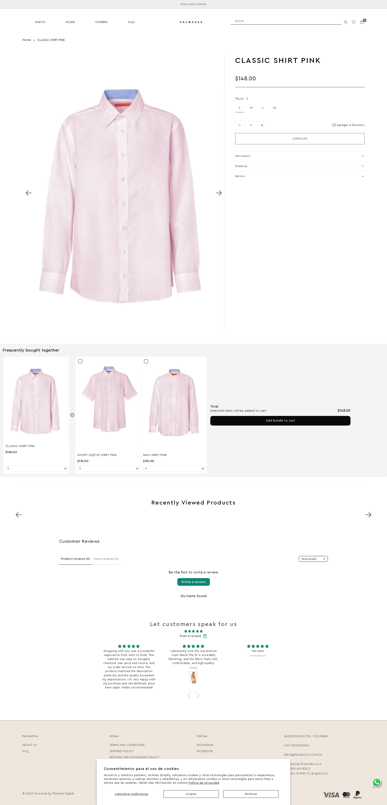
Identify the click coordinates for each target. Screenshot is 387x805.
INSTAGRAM (205, 744)
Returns (240, 176)
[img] (193, 631)
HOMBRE (101, 22)
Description (243, 156)
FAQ (25, 751)
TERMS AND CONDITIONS (127, 744)
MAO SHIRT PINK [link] (155, 455)
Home (26, 39)
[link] (36, 400)
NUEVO (40, 22)
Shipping (241, 166)
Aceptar (191, 793)
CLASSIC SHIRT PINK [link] (20, 446)
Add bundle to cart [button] (280, 420)
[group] (123, 193)
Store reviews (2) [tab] (106, 558)
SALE (131, 22)
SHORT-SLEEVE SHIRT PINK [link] (97, 455)
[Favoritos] (354, 22)
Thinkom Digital (63, 793)
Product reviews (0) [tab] (75, 558)
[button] (362, 22)
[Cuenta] (346, 22)
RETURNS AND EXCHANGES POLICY (134, 757)
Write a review (193, 582)
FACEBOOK (205, 751)
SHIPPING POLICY (122, 751)
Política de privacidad (204, 782)
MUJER (70, 22)
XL (274, 107)
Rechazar (251, 793)
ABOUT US (29, 744)
